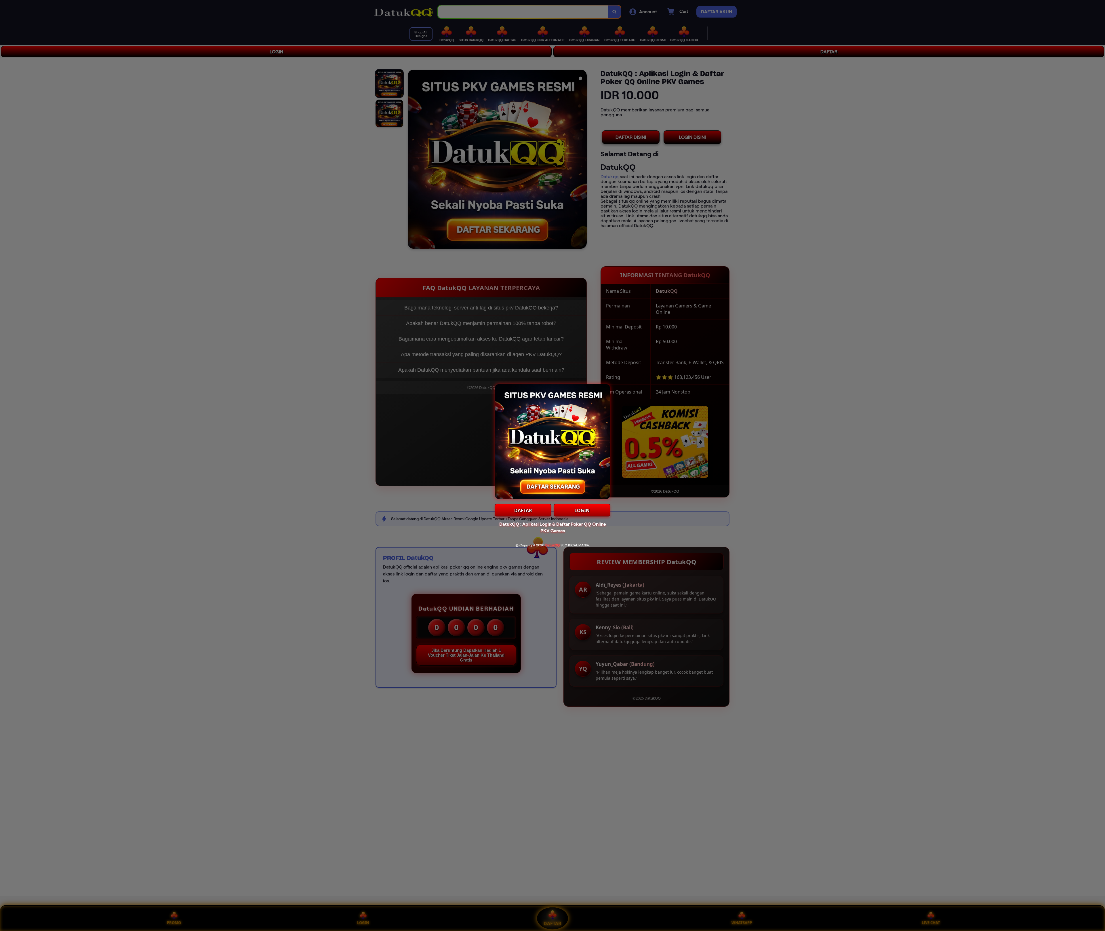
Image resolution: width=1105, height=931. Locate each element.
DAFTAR (523, 510)
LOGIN (582, 510)
